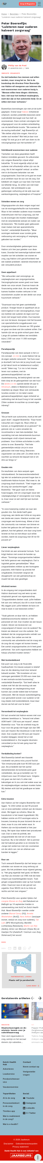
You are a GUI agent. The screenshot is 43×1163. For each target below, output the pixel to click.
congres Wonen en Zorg (12, 901)
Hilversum (6, 387)
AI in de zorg (9, 1098)
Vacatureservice (10, 1087)
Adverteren (8, 1069)
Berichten (14, 14)
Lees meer (32, 986)
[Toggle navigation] (39, 3)
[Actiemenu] (38, 1157)
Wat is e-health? (10, 1124)
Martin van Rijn (31, 926)
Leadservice (9, 1074)
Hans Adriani (25, 917)
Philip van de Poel (17, 65)
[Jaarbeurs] (21, 1155)
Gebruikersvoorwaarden (27, 1144)
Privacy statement (21, 1147)
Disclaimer (8, 1144)
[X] (20, 948)
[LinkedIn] (15, 948)
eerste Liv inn (10, 384)
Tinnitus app (9, 1111)
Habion (25, 112)
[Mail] (10, 948)
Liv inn (16, 356)
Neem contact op (31, 1067)
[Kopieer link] (30, 948)
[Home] (3, 4)
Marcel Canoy (15, 913)
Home (4, 14)
